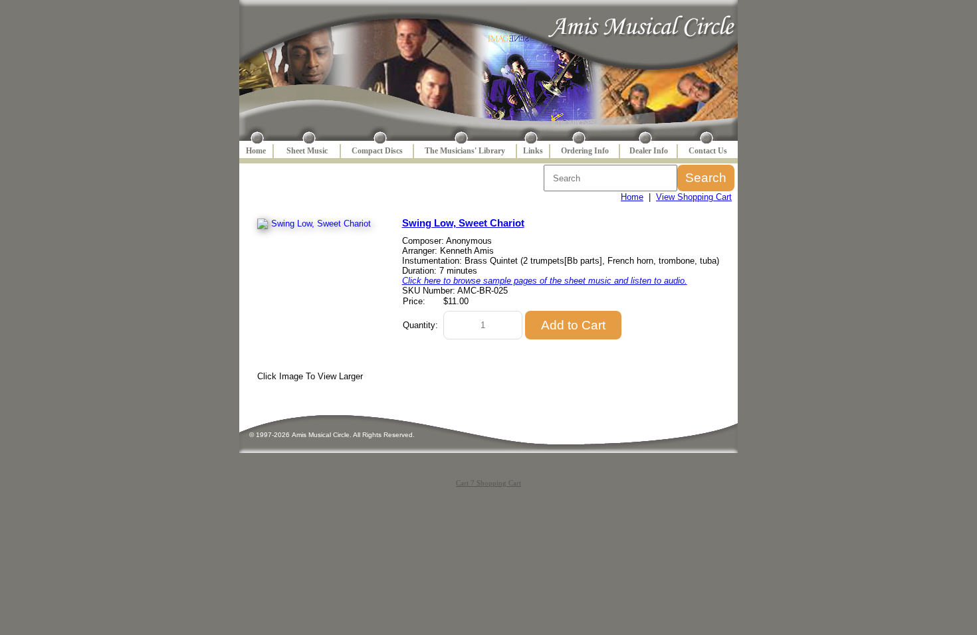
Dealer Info (648, 150)
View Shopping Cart (694, 197)
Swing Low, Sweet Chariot (463, 222)
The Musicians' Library (465, 150)
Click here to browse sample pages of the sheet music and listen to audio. (544, 281)
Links (533, 150)
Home (256, 150)
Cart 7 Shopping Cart (488, 483)
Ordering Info (585, 150)
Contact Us (708, 150)
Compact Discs (377, 150)
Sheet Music (307, 150)
